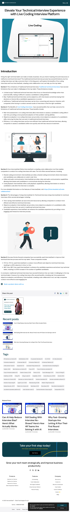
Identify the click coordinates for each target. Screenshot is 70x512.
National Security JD (9, 386)
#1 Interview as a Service (10, 359)
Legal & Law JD (22, 382)
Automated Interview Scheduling (51, 365)
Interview (61, 376)
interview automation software (57, 379)
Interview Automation (41, 379)
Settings (62, 508)
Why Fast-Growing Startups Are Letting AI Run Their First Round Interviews (33, 342)
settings (41, 508)
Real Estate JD (35, 386)
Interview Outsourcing (9, 382)
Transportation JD (59, 389)
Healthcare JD (8, 376)
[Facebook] (55, 293)
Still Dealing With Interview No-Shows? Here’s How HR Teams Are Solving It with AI (35, 332)
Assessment (20, 365)
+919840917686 (20, 504)
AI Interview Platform (34, 362)
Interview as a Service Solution (25, 379)
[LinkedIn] (60, 293)
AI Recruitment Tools (9, 365)
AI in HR (47, 359)
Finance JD (36, 372)
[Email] (66, 293)
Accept (62, 505)
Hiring (17, 376)
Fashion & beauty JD (25, 372)
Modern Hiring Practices (48, 382)
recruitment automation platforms (12, 389)
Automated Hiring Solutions (33, 365)
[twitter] (33, 470)
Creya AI (31, 369)
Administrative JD (23, 359)
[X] (57, 293)
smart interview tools (28, 389)
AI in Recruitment (57, 359)
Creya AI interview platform (11, 372)
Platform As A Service (22, 386)
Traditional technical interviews (49, 87)
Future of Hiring (60, 372)
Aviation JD (7, 369)
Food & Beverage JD (48, 372)
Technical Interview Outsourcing (44, 389)
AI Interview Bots (21, 362)
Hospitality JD (37, 376)
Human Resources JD (49, 376)
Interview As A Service (10, 379)
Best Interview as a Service (19, 369)
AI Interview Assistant (9, 362)
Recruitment (45, 386)
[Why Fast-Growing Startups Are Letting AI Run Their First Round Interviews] (8, 345)
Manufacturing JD (34, 382)
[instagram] (35, 470)
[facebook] (30, 470)
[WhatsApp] (63, 293)
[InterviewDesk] (9, 3)
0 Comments (12, 428)
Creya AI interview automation (44, 369)
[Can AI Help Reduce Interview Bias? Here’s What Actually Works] (8, 326)
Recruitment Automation (58, 386)
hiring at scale (26, 376)
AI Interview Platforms (47, 362)
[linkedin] (38, 470)
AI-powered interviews (36, 359)
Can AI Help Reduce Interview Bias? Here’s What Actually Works (30, 323)
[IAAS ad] (13, 298)
